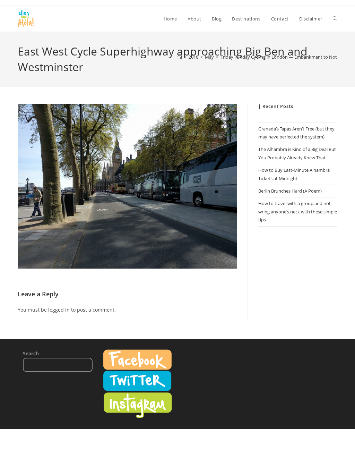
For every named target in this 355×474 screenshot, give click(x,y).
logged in (59, 309)
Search (31, 353)
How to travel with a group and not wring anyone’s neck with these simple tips (297, 211)
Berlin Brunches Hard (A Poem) (290, 191)
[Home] (180, 57)
